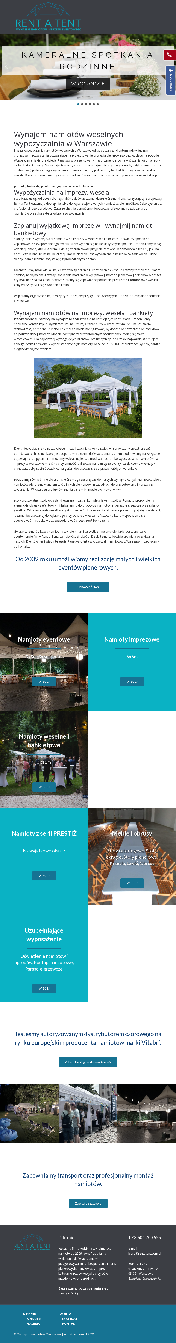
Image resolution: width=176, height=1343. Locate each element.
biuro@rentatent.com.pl (144, 1253)
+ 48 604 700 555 (144, 1237)
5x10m (44, 762)
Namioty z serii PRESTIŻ (44, 833)
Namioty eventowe (44, 639)
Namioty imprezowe (132, 639)
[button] (6, 66)
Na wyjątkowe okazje (44, 850)
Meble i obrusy (132, 833)
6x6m (132, 656)
